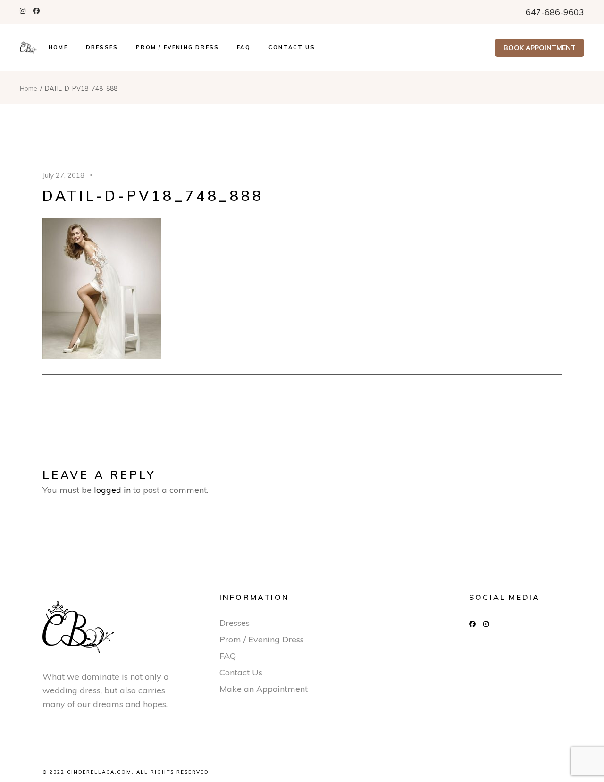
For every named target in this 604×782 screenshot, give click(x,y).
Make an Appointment (263, 688)
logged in (112, 489)
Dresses (234, 622)
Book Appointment (539, 47)
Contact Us (240, 672)
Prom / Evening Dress (261, 639)
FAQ (227, 655)
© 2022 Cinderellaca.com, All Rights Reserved (125, 772)
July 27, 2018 (63, 175)
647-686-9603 (555, 12)
